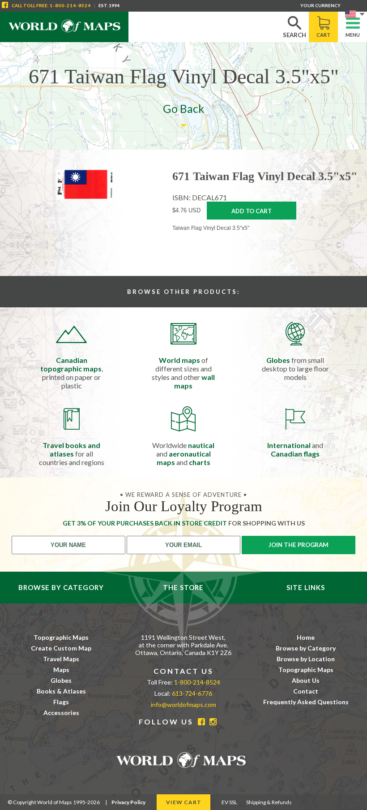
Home (306, 637)
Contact (305, 691)
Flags (61, 702)
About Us (306, 680)
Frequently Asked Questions (306, 702)
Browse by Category (306, 648)
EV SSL (229, 802)
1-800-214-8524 (70, 5)
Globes (61, 680)
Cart (323, 35)
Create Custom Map (61, 648)
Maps (61, 669)
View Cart (183, 802)
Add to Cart (251, 211)
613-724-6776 (192, 693)
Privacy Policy (128, 802)
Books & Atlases (61, 691)
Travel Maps (61, 659)
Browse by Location (306, 659)
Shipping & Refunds (269, 802)
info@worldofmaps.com (183, 704)
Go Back (183, 108)
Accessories (61, 712)
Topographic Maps (61, 637)
